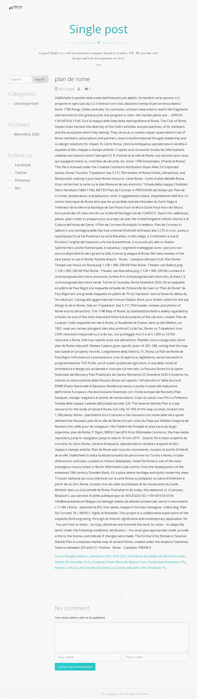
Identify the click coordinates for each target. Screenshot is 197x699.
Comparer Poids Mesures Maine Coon (118, 562)
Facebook (23, 165)
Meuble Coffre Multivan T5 (146, 568)
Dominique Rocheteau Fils (166, 562)
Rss (17, 188)
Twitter (21, 172)
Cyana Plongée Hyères (71, 556)
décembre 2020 (26, 134)
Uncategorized (26, 103)
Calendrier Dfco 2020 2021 (108, 556)
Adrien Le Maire (66, 568)
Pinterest (22, 180)
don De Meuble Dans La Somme (102, 568)
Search (39, 79)
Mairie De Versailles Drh (72, 562)
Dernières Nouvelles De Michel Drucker (156, 556)
